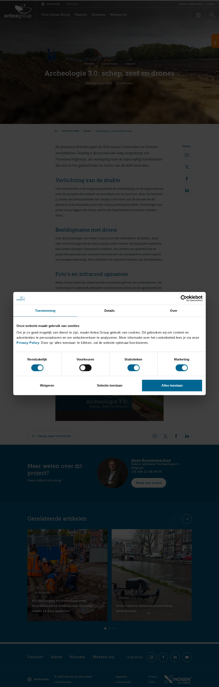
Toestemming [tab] (45, 310)
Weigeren (47, 385)
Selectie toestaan (109, 385)
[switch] (85, 367)
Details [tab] (109, 310)
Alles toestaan (172, 385)
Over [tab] (173, 310)
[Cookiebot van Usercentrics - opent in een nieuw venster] (184, 298)
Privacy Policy (27, 342)
